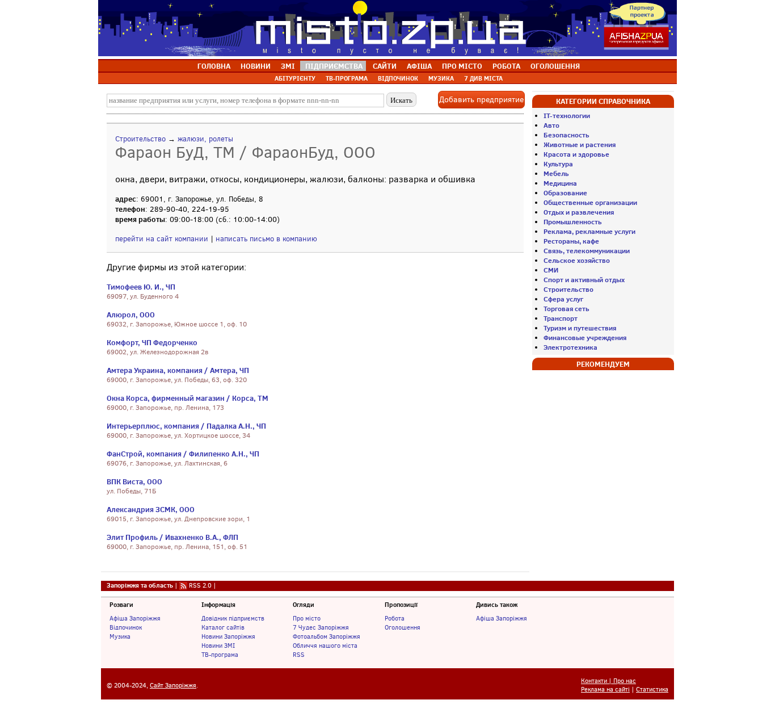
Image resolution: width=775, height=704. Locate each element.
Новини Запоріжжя (228, 636)
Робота (395, 618)
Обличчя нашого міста (325, 645)
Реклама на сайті (605, 689)
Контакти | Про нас (608, 681)
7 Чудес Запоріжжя (321, 627)
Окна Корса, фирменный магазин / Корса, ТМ (187, 398)
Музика (119, 636)
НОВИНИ (256, 66)
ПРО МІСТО (462, 66)
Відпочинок (125, 627)
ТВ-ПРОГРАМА (347, 78)
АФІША (419, 66)
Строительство (140, 139)
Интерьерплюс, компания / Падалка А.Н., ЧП (186, 426)
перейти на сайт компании (161, 239)
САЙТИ (385, 66)
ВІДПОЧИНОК (398, 78)
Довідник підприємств (232, 618)
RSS (299, 655)
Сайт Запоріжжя (173, 685)
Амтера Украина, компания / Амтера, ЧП (178, 370)
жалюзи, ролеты (205, 139)
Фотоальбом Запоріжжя (326, 636)
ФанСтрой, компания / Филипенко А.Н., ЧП (183, 454)
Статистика (652, 689)
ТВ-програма (219, 655)
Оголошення (402, 627)
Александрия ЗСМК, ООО (151, 509)
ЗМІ (288, 66)
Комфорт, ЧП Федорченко (152, 342)
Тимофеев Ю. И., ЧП (141, 287)
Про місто (307, 618)
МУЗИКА (441, 78)
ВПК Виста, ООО (134, 481)
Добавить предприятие (481, 99)
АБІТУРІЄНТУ (295, 78)
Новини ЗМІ (218, 645)
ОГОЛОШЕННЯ (555, 66)
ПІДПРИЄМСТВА (334, 66)
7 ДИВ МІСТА (483, 78)
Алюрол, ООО (131, 314)
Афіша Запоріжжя (135, 618)
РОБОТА (506, 66)
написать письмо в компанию (266, 239)
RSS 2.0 (200, 585)
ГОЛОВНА (213, 66)
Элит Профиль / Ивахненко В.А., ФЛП (172, 537)
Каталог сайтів (223, 627)
